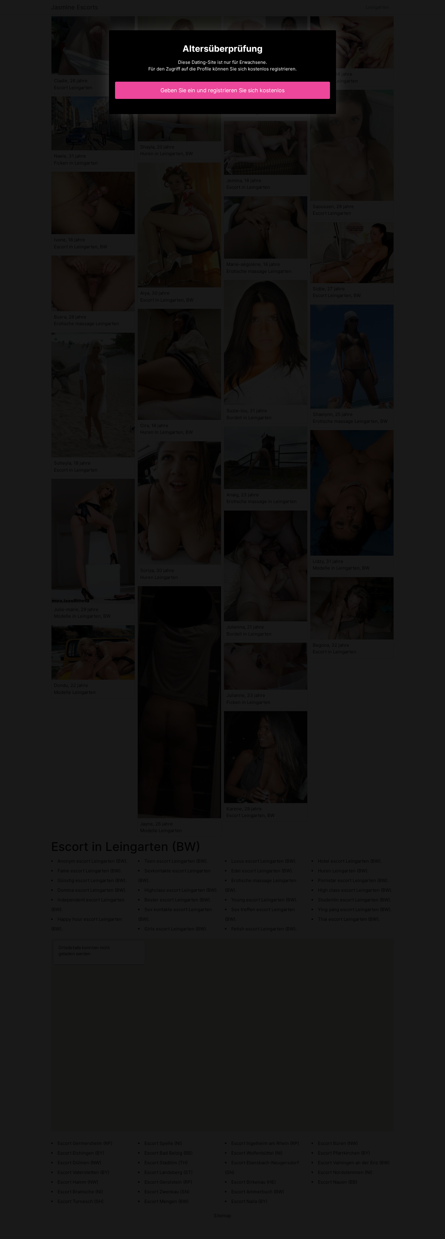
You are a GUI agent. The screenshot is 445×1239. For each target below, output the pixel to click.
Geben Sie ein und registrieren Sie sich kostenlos (222, 90)
